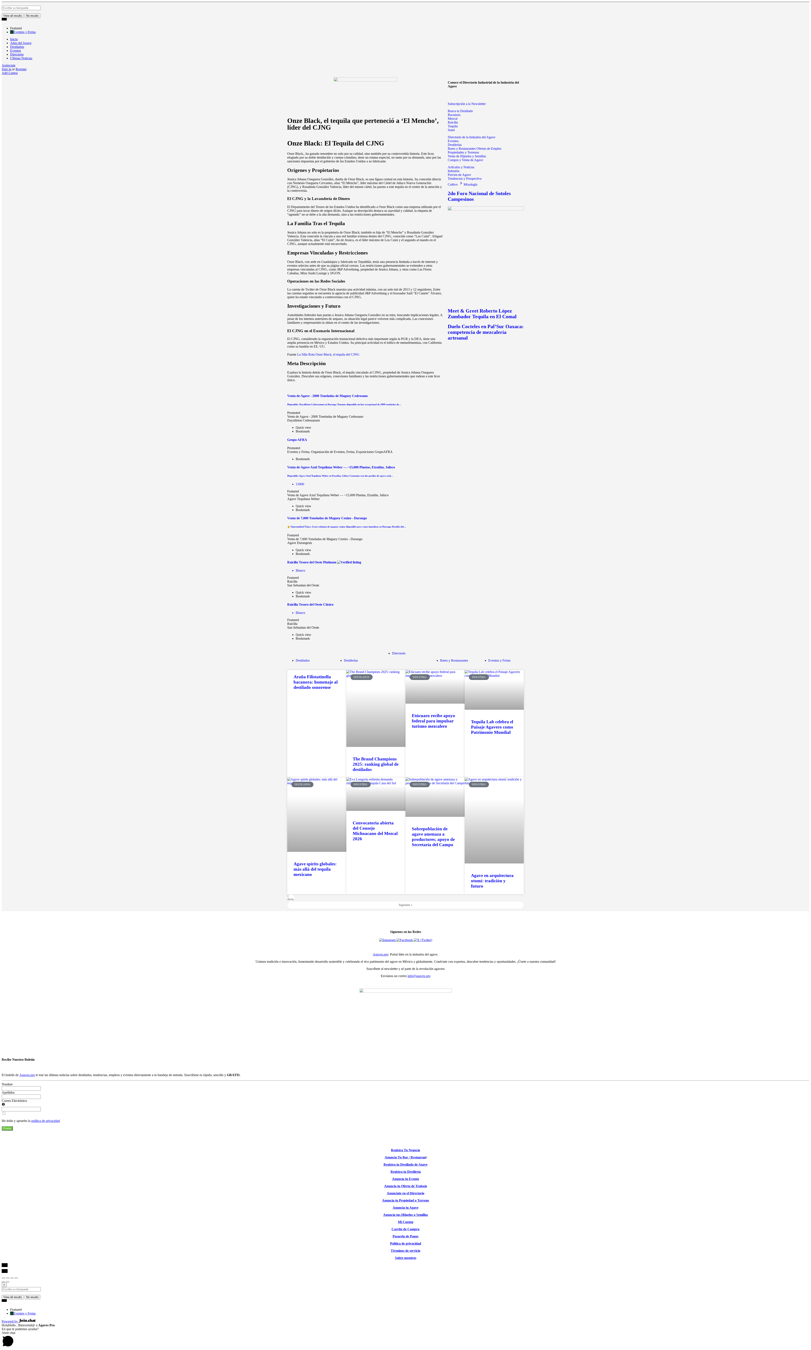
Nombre (7, 1084)
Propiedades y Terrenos (463, 152)
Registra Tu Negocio (405, 1150)
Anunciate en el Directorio (405, 1193)
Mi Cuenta (405, 1222)
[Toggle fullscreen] (12, 1278)
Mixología (470, 184)
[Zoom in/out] (16, 1278)
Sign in (7, 69)
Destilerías (455, 145)
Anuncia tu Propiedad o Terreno (405, 1200)
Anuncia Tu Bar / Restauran (405, 1157)
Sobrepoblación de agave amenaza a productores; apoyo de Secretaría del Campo (433, 836)
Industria (453, 171)
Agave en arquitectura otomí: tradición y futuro (492, 881)
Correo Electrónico (14, 1101)
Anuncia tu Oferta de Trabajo (405, 1186)
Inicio (14, 39)
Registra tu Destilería (406, 1171)
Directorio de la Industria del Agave (471, 137)
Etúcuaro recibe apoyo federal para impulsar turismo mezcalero (433, 721)
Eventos (15, 50)
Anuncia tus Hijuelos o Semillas (405, 1215)
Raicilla (453, 122)
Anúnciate (8, 65)
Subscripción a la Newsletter (467, 104)
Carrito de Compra (405, 1229)
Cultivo (456, 184)
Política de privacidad (405, 1243)
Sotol (451, 130)
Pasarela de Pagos (405, 1236)
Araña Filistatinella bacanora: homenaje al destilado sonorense (316, 682)
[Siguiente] (7, 1281)
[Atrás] (3, 1281)
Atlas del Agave (20, 43)
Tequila (453, 126)
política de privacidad (45, 1121)
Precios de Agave (459, 175)
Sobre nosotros (405, 1258)
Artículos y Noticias (461, 167)
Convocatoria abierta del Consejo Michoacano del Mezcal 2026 (375, 830)
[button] (451, 95)
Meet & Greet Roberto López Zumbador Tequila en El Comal (482, 313)
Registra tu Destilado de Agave (405, 1164)
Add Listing (10, 73)
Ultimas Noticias (21, 58)
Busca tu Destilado (460, 111)
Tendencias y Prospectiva (465, 178)
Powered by (10, 1321)
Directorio (17, 54)
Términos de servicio (405, 1250)
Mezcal (452, 118)
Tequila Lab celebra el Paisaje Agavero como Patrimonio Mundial (492, 727)
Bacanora (454, 115)
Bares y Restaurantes (462, 148)
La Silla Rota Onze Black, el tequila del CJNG (327, 354)
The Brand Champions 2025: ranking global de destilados (376, 764)
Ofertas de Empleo (488, 148)
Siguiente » (405, 905)
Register (21, 69)
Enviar (7, 1128)
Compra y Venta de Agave (465, 160)
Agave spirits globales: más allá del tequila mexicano (315, 869)
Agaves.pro (380, 954)
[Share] (7, 1278)
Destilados (17, 47)
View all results (12, 15)
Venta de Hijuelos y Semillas (467, 156)
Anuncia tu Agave (405, 1207)
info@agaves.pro (419, 976)
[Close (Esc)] (3, 1278)
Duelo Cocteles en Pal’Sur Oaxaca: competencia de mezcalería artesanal (486, 332)
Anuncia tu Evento (405, 1179)
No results (32, 15)
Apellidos (8, 1092)
